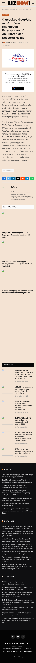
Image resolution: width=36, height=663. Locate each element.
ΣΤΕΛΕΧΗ (5, 15)
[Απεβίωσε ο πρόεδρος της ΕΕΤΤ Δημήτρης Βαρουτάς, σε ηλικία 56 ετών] (18, 221)
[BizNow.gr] (19, 3)
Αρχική (4, 9)
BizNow (11, 42)
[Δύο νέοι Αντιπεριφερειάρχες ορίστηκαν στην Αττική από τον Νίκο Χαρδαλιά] (18, 250)
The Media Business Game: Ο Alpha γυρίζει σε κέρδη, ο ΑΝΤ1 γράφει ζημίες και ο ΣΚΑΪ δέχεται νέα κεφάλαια (24, 374)
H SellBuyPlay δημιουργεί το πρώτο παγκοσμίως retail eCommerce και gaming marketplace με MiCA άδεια (16, 493)
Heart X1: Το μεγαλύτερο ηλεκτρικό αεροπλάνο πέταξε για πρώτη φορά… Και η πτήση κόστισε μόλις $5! (17, 567)
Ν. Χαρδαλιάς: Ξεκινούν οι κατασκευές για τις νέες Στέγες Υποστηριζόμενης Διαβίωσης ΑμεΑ (18, 620)
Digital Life (9, 521)
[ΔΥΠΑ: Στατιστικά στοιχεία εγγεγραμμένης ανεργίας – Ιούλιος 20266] (7, 452)
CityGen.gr (9, 577)
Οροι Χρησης (17, 646)
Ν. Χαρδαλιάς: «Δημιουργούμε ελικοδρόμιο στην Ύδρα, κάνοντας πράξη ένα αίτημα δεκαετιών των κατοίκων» (17, 595)
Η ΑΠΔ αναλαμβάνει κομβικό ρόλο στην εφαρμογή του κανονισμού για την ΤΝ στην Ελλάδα (17, 511)
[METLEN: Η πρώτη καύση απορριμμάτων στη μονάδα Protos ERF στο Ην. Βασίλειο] (7, 389)
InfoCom (8, 470)
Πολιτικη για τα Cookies (12, 652)
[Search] (33, 3)
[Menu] (3, 3)
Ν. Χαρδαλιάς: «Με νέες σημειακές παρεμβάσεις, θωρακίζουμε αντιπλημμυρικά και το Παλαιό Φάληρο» (24, 436)
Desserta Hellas (8, 170)
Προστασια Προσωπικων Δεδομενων (17, 649)
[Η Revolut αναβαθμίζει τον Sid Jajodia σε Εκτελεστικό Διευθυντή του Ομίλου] (18, 279)
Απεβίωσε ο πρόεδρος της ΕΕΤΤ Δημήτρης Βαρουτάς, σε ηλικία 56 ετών (16, 235)
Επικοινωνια (28, 652)
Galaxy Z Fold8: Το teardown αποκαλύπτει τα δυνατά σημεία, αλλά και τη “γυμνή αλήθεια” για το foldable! (17, 534)
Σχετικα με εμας (11, 643)
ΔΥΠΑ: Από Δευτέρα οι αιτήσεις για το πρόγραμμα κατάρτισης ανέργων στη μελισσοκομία (23, 405)
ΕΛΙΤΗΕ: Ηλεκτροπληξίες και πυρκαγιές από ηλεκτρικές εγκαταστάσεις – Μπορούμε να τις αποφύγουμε (18, 602)
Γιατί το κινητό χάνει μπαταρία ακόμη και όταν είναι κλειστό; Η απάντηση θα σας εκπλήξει (16, 559)
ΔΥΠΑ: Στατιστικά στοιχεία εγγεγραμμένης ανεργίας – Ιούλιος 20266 (24, 451)
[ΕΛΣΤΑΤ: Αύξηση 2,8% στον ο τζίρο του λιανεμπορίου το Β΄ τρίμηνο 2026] (7, 421)
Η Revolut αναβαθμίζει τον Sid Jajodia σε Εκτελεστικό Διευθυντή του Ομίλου (18, 292)
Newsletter (24, 643)
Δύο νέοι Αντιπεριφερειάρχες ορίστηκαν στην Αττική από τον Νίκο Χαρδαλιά (17, 264)
